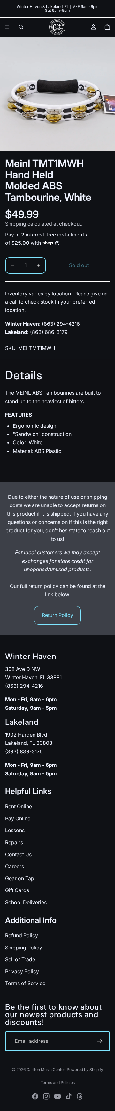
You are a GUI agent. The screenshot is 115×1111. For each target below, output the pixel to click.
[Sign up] (100, 1041)
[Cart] (107, 27)
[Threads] (80, 1096)
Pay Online (17, 818)
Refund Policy (21, 935)
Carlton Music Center (46, 1069)
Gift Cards (17, 890)
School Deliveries (26, 902)
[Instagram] (46, 1096)
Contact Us (18, 854)
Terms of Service (25, 983)
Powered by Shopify (85, 1069)
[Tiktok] (69, 1096)
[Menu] (7, 27)
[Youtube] (57, 1096)
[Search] (21, 27)
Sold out (79, 265)
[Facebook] (35, 1096)
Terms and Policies (58, 1082)
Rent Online (18, 806)
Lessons (15, 830)
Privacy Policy (22, 971)
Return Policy (57, 615)
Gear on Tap (19, 878)
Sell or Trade (20, 959)
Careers (14, 866)
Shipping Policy (23, 947)
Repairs (14, 842)
